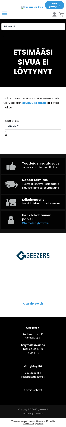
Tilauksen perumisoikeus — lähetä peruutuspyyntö (33, 422)
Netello (39, 413)
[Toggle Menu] (4, 13)
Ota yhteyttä (54, 5)
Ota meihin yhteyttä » (35, 223)
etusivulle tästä (34, 103)
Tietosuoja (28, 413)
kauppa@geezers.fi (33, 377)
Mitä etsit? (8, 21)
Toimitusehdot (33, 390)
